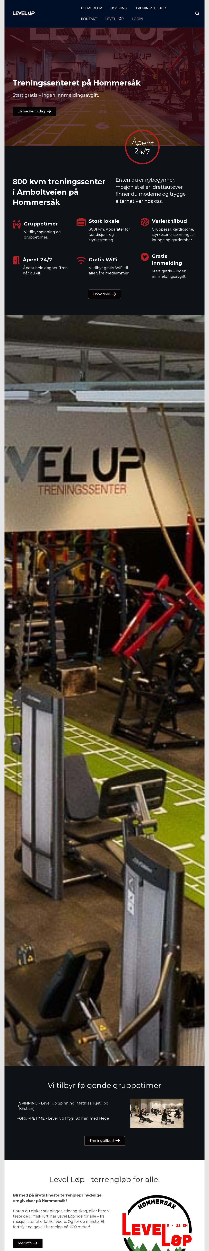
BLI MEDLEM (91, 8)
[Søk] (193, 13)
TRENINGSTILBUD (150, 8)
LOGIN (137, 19)
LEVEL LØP (114, 19)
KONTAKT (89, 19)
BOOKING (118, 8)
